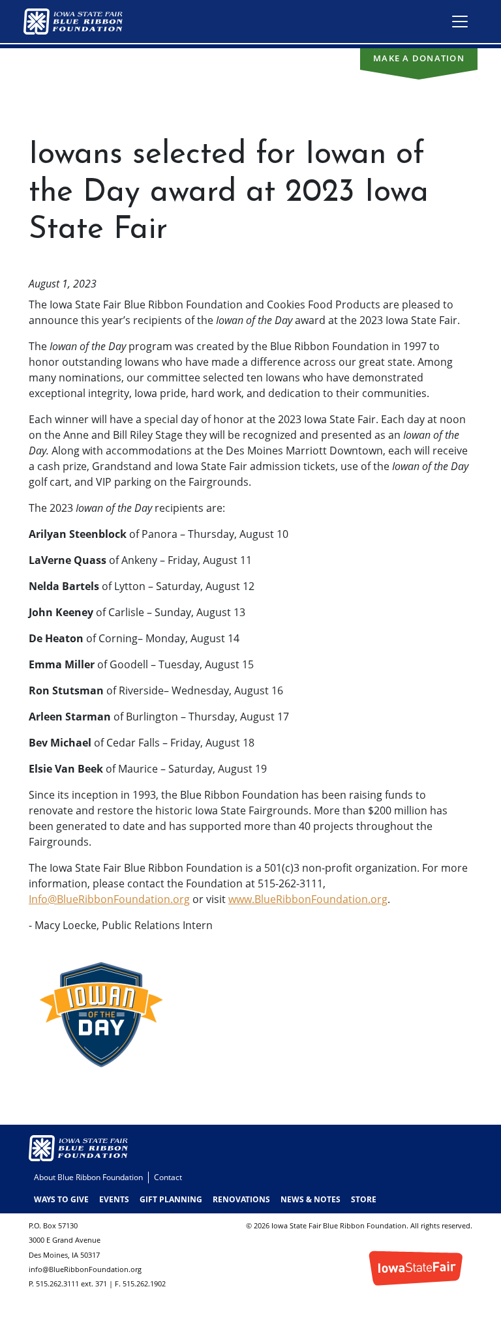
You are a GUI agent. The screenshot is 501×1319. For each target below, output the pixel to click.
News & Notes (311, 1199)
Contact (168, 1177)
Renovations (241, 1199)
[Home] (78, 21)
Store (363, 1199)
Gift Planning (171, 1199)
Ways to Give (61, 1199)
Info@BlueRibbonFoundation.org (109, 899)
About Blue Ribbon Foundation (88, 1177)
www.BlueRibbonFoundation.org (307, 899)
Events (114, 1199)
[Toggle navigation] (460, 21)
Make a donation (418, 58)
